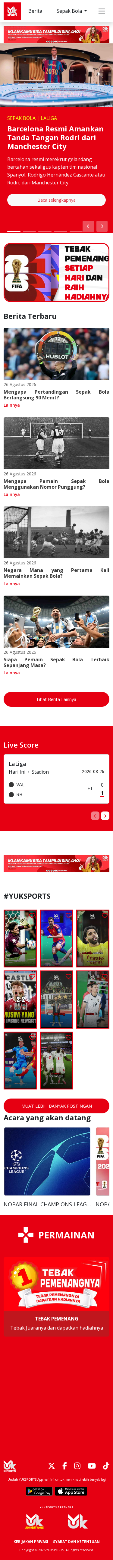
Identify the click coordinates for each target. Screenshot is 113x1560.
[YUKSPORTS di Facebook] (64, 1466)
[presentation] (95, 815)
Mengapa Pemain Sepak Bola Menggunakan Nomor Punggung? (56, 484)
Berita (35, 11)
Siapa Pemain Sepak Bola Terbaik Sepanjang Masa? (56, 662)
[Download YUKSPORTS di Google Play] (39, 1491)
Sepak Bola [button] (70, 11)
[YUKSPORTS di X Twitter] (51, 1466)
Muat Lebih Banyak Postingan (56, 1106)
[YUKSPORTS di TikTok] (106, 1466)
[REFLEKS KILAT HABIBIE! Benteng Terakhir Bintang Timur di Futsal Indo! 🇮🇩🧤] (20, 1061)
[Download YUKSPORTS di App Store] (71, 1491)
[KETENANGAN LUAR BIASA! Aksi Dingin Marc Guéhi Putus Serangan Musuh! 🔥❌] (56, 1061)
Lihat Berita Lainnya (56, 699)
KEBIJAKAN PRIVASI (31, 1541)
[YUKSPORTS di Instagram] (77, 1466)
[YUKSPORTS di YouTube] (92, 1466)
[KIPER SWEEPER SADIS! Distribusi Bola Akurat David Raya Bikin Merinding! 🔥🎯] (92, 939)
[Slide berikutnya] (102, 226)
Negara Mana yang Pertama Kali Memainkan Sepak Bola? (56, 573)
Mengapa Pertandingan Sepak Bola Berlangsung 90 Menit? (56, 394)
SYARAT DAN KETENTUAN (76, 1541)
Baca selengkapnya (56, 200)
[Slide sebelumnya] (88, 226)
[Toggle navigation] (101, 11)
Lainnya (12, 405)
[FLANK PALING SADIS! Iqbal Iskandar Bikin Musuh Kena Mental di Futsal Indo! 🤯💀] (56, 999)
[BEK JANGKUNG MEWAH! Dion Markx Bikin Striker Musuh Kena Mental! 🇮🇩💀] (92, 999)
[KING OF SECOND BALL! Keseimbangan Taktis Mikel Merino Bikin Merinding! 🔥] (56, 939)
